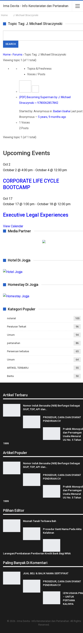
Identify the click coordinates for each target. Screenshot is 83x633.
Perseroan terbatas (18, 351)
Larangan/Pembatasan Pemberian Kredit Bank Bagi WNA (37, 553)
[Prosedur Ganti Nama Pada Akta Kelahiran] (31, 533)
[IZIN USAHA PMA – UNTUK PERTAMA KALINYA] (51, 597)
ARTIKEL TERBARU (18, 367)
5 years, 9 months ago (52, 116)
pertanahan (13, 343)
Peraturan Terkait (16, 326)
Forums (17, 54)
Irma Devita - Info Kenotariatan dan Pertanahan (35, 6)
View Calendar (13, 226)
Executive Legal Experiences (35, 215)
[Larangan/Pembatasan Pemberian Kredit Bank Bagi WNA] (51, 545)
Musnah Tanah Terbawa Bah (39, 521)
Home (7, 54)
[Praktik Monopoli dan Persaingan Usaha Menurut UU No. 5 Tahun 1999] (51, 433)
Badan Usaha (61, 111)
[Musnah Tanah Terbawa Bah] (11, 525)
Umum (11, 334)
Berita (10, 376)
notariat (11, 318)
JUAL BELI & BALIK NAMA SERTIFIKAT (45, 573)
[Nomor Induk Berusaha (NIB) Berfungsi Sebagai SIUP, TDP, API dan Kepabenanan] (11, 410)
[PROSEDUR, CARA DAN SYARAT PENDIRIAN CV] (31, 422)
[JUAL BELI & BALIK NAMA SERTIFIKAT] (11, 578)
